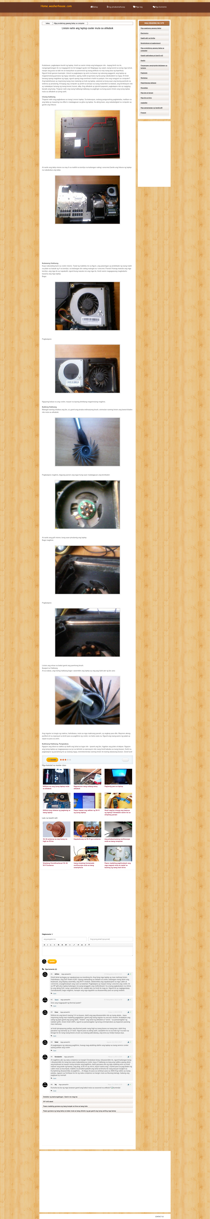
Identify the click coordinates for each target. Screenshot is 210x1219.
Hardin (143, 61)
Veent (56, 1000)
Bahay (95, 7)
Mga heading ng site (154, 23)
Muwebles (144, 88)
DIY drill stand (48, 1102)
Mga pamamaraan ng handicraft (151, 108)
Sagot (54, 993)
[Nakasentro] (62, 945)
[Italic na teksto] (47, 945)
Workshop (144, 78)
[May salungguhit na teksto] (51, 945)
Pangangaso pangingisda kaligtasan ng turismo (154, 67)
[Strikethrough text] (54, 945)
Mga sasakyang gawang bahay (151, 28)
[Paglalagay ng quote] (82, 945)
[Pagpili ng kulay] (74, 945)
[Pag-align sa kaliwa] (58, 945)
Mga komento (161, 7)
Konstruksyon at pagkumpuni (151, 43)
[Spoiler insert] (89, 945)
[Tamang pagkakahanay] (66, 945)
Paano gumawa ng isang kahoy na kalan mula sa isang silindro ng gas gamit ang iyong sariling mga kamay (79, 1111)
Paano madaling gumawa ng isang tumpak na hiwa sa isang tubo (65, 1106)
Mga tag (139, 7)
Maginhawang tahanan (148, 83)
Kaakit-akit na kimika (148, 38)
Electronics (144, 33)
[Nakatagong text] (78, 945)
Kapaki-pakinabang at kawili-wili (152, 56)
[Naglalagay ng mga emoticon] (70, 945)
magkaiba (144, 103)
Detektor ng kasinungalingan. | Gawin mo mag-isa (60, 1097)
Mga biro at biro (146, 98)
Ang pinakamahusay (116, 7)
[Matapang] (44, 945)
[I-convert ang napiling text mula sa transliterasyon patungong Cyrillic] (85, 945)
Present (143, 113)
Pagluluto (144, 73)
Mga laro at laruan (147, 93)
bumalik (53, 760)
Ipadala (52, 961)
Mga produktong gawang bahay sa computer (152, 49)
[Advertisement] (87, 45)
